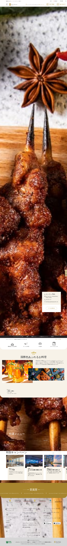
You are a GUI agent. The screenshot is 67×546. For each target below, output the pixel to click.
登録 (39, 4)
